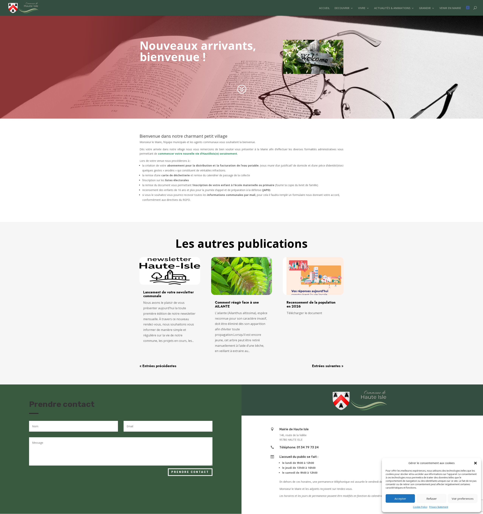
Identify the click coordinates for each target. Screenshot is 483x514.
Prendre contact (190, 472)
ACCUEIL (324, 8)
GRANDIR (425, 8)
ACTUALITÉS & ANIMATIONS (392, 8)
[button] (475, 463)
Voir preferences (463, 498)
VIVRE (361, 8)
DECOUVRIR (342, 8)
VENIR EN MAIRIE (450, 8)
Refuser (431, 498)
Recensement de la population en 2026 (311, 304)
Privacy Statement (438, 507)
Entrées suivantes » (327, 366)
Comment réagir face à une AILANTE (237, 304)
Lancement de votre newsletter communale (168, 294)
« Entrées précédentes (158, 366)
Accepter (400, 498)
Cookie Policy (420, 507)
